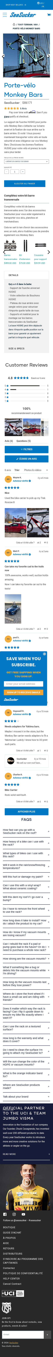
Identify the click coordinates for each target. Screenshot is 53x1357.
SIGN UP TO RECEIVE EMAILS (23, 692)
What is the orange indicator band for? (23, 1075)
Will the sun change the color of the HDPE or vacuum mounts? (23, 1063)
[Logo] (23, 14)
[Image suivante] (46, 427)
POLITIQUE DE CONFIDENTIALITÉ (23, 1273)
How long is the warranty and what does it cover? (23, 1040)
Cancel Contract (12, 1284)
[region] (26, 427)
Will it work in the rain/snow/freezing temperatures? (24, 867)
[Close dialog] (44, 653)
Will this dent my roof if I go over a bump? (23, 899)
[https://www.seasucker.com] (14, 24)
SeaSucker (11, 102)
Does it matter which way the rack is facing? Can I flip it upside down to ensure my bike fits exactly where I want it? (24, 1013)
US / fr (42, 5)
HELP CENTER (11, 1278)
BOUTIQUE (9, 1227)
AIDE (6, 1243)
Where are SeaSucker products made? (21, 1086)
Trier (17, 470)
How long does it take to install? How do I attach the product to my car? (24, 922)
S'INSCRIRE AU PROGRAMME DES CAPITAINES (23, 1261)
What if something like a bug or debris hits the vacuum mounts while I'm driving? (24, 970)
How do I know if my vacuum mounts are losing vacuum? (24, 934)
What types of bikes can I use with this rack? (23, 855)
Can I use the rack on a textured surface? (22, 1028)
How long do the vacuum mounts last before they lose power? (24, 984)
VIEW (26, 1201)
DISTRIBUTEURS (12, 1253)
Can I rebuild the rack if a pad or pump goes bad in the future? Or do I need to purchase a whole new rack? (24, 946)
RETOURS (8, 1248)
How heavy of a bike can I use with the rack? (23, 843)
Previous (2, 55)
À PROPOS (9, 1238)
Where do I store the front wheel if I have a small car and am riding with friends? (23, 996)
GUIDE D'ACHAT (12, 1232)
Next (48, 55)
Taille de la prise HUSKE (14, 158)
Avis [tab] (9, 441)
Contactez (9, 1268)
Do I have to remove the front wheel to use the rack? (24, 910)
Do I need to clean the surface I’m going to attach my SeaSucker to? (23, 1051)
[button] (48, 15)
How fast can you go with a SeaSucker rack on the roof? (20, 831)
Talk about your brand (15, 1096)
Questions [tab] (23, 441)
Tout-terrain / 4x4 (28, 24)
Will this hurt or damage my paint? (23, 876)
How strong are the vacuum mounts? (24, 958)
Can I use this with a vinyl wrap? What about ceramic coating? (22, 887)
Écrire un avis (33, 459)
